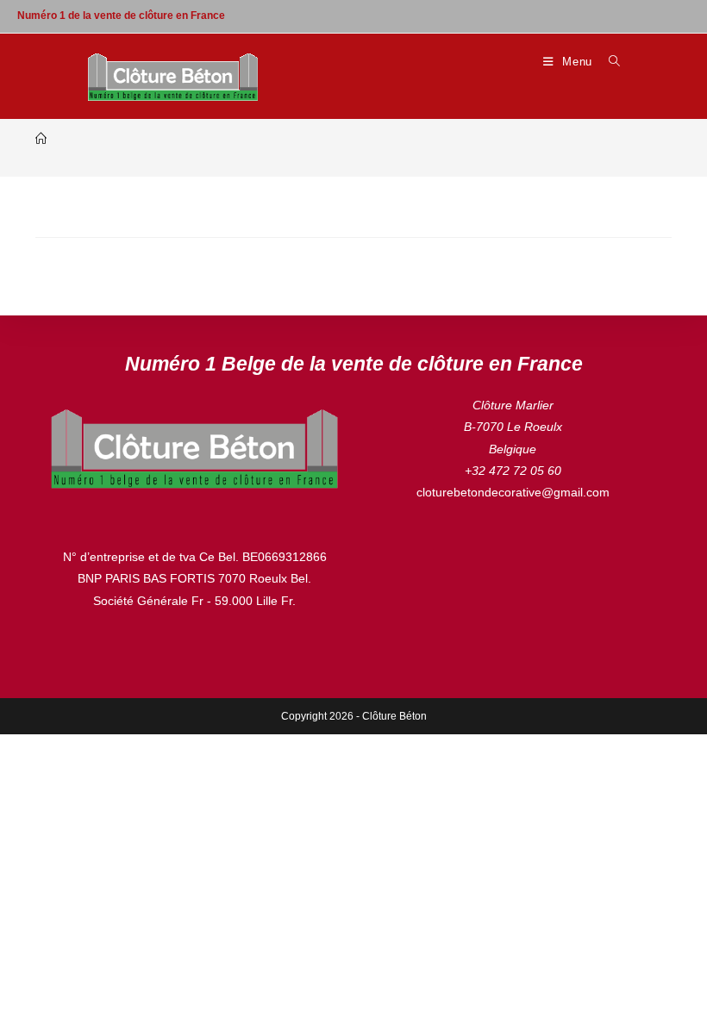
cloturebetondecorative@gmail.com (513, 492)
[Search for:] (608, 61)
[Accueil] (41, 139)
